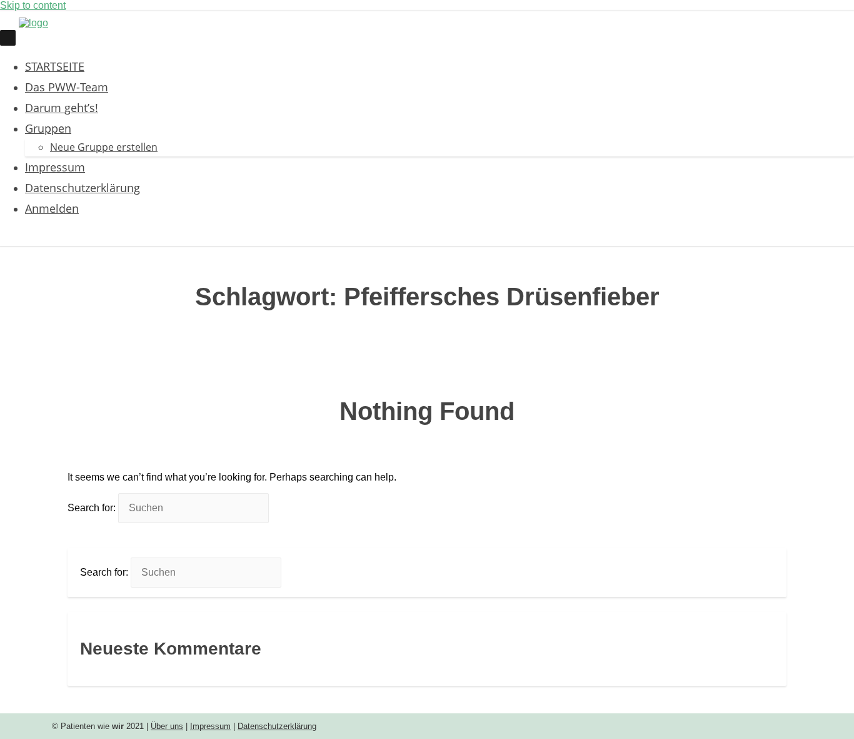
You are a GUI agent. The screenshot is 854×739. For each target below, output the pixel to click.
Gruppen (48, 128)
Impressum (55, 167)
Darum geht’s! (61, 107)
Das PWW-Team (66, 86)
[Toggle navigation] (8, 37)
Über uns (167, 726)
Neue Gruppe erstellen (104, 147)
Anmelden (52, 208)
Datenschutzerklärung (82, 187)
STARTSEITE (54, 66)
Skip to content (33, 5)
